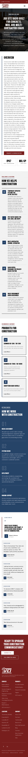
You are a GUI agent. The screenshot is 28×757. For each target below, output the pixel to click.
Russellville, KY (5, 725)
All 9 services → (6, 707)
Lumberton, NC (6, 728)
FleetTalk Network (20, 725)
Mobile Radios (19, 687)
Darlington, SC (5, 730)
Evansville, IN (5, 717)
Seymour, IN (5, 722)
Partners (17, 717)
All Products (18, 695)
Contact (17, 730)
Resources (18, 722)
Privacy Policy (5, 752)
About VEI (18, 714)
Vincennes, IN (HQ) (7, 714)
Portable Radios (19, 684)
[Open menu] (24, 6)
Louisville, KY (5, 720)
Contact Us (7, 653)
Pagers (17, 692)
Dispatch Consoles (20, 690)
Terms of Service (14, 752)
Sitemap (21, 752)
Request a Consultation (14, 153)
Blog (16, 728)
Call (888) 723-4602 (10, 657)
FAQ (16, 738)
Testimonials (18, 720)
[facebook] (3, 746)
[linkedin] (7, 746)
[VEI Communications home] (5, 6)
